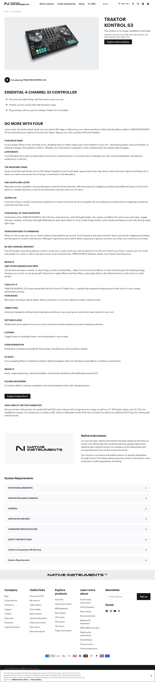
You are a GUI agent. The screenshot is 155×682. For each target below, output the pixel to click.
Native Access (36, 614)
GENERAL (13, 508)
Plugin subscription (63, 630)
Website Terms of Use (20, 679)
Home (7, 11)
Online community (38, 623)
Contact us (9, 605)
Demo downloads (37, 631)
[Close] (151, 675)
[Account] (142, 3)
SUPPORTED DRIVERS (19, 519)
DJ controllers (16, 11)
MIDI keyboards (61, 608)
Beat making (85, 611)
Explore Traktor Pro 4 (17, 396)
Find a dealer (35, 609)
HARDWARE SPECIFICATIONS (22, 529)
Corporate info (11, 600)
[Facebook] (106, 611)
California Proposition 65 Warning (24, 550)
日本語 (12, 668)
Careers (8, 614)
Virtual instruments (63, 604)
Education (9, 623)
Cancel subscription (38, 618)
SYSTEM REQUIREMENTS (20, 488)
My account (35, 600)
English (7, 668)
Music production (87, 616)
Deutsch (17, 668)
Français (30, 668)
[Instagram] (110, 611)
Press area (9, 618)
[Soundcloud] (118, 611)
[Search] (133, 3)
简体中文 (24, 668)
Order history (35, 605)
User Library (35, 627)
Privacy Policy (36, 679)
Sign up (143, 597)
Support (8, 609)
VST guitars (60, 622)
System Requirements (19, 560)
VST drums (59, 626)
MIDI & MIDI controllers (90, 628)
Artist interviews (87, 607)
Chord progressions (88, 648)
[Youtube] (114, 611)
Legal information (12, 627)
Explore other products (118, 42)
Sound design (86, 640)
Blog (6, 596)
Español (36, 668)
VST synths (59, 617)
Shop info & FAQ (37, 596)
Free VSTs (59, 599)
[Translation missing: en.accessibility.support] (137, 3)
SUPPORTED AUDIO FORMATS (23, 498)
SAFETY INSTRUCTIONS (20, 539)
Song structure (86, 644)
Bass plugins (60, 613)
